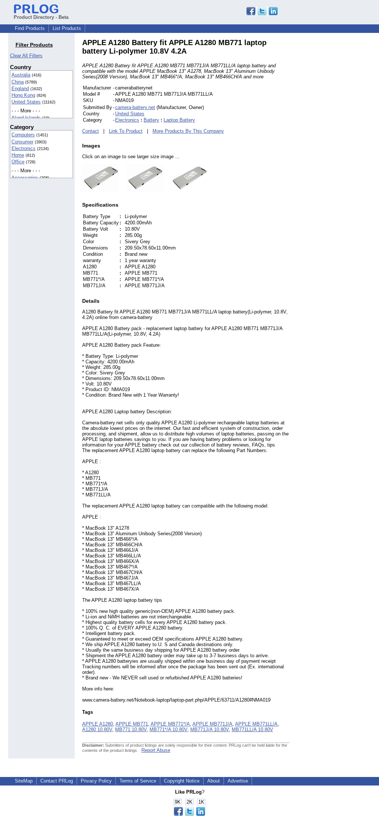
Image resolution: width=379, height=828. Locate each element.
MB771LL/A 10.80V (252, 729)
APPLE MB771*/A (170, 724)
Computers (23, 135)
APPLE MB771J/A (212, 724)
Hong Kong (23, 95)
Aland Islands (26, 118)
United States (26, 102)
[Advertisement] (339, 149)
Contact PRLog (56, 781)
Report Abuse (155, 750)
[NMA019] (100, 190)
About (213, 781)
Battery (151, 120)
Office (17, 161)
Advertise (238, 781)
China (17, 82)
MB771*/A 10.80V (168, 729)
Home (17, 155)
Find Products (30, 28)
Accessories (24, 177)
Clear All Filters (26, 55)
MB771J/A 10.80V (209, 729)
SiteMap (24, 781)
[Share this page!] (262, 13)
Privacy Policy (96, 781)
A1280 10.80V (97, 729)
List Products (67, 28)
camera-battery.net (135, 107)
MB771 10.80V (131, 729)
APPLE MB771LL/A (256, 724)
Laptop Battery (179, 120)
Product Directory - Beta (41, 17)
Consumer (22, 142)
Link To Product (125, 131)
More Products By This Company (188, 131)
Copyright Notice (181, 781)
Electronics (23, 148)
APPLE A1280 (97, 724)
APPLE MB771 (131, 724)
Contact (90, 131)
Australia (20, 75)
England (20, 88)
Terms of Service (138, 781)
